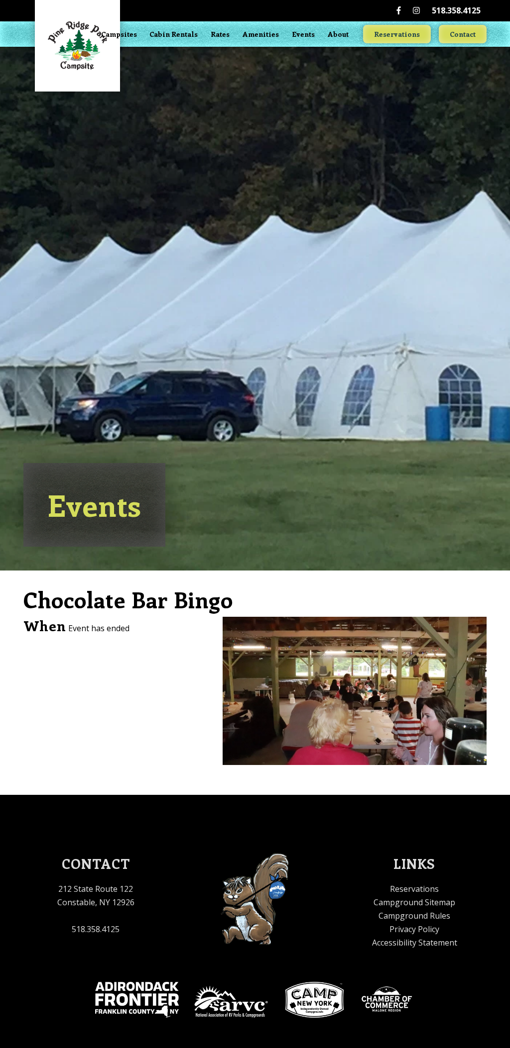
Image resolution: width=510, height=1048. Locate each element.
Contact (463, 34)
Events (303, 34)
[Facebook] (398, 10)
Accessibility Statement (414, 942)
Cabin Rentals (173, 34)
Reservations (397, 34)
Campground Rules (414, 915)
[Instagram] (416, 10)
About (338, 34)
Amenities (261, 34)
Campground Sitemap (414, 902)
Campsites (119, 34)
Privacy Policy (414, 929)
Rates (220, 34)
